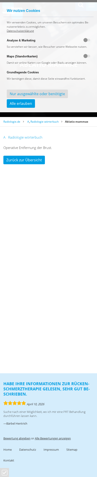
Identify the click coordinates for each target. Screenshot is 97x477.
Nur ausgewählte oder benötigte (37, 93)
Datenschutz (27, 450)
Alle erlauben (21, 103)
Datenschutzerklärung (20, 31)
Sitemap (71, 450)
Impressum (51, 450)
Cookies (4, 472)
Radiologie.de (11, 122)
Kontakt (8, 460)
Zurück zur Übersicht (24, 160)
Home (7, 450)
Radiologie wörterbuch (44, 122)
